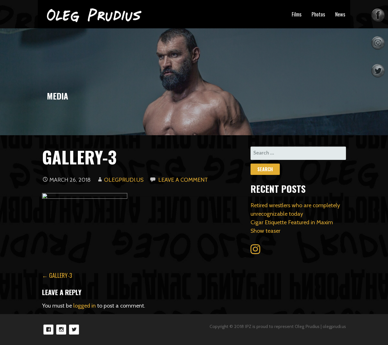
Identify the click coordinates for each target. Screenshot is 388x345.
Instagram (61, 330)
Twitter (74, 330)
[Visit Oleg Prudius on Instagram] (255, 251)
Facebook (48, 330)
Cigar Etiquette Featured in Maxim (292, 222)
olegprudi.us (123, 179)
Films (296, 14)
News (340, 14)
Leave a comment (183, 179)
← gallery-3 (57, 275)
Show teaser (265, 230)
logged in (84, 305)
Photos (318, 14)
